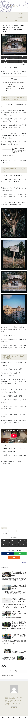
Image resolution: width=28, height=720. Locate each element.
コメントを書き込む (14, 671)
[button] (25, 364)
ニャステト (14, 695)
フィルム (5, 528)
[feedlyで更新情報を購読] (20, 553)
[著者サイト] (7, 553)
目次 (12, 79)
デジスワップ (13, 531)
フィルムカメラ (6, 533)
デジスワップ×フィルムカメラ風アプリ (14, 86)
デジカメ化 (5, 531)
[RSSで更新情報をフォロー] (14, 557)
